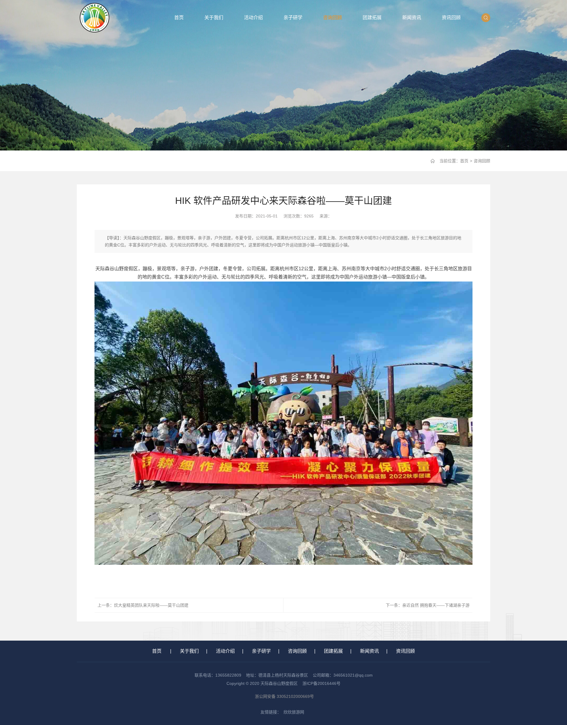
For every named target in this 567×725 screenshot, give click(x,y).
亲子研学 (293, 17)
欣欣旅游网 (294, 712)
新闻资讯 (411, 17)
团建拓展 (372, 17)
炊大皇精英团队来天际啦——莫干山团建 (151, 605)
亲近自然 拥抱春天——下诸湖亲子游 (436, 605)
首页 (179, 17)
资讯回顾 (451, 17)
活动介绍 (253, 17)
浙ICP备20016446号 (321, 683)
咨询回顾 (332, 17)
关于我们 (213, 17)
